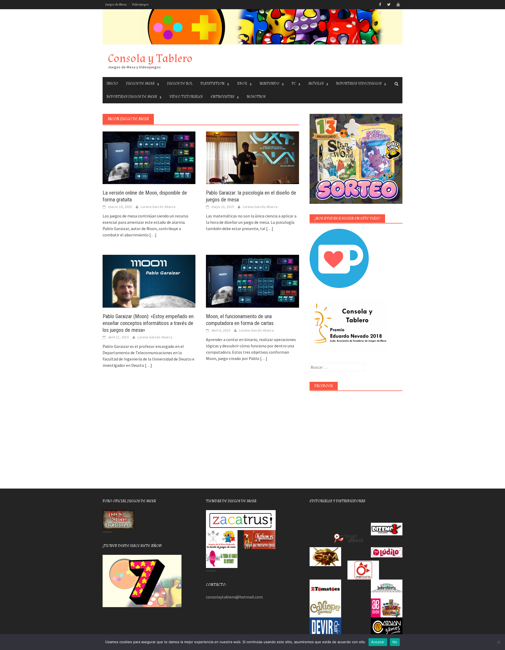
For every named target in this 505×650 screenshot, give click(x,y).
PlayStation (212, 83)
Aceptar (378, 642)
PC (294, 83)
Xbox (242, 83)
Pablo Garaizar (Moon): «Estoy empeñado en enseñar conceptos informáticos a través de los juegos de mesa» (148, 323)
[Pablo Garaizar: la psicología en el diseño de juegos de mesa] (252, 157)
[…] (152, 234)
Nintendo (269, 83)
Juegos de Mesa (116, 5)
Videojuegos (140, 5)
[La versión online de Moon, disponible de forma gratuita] (149, 157)
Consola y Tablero (150, 58)
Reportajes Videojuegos (359, 83)
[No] (498, 642)
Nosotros (256, 96)
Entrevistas (222, 96)
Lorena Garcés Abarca (158, 206)
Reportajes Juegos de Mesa (132, 96)
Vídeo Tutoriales (186, 96)
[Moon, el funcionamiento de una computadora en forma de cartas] (252, 280)
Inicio (112, 83)
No (394, 642)
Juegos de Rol (180, 83)
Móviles (316, 83)
